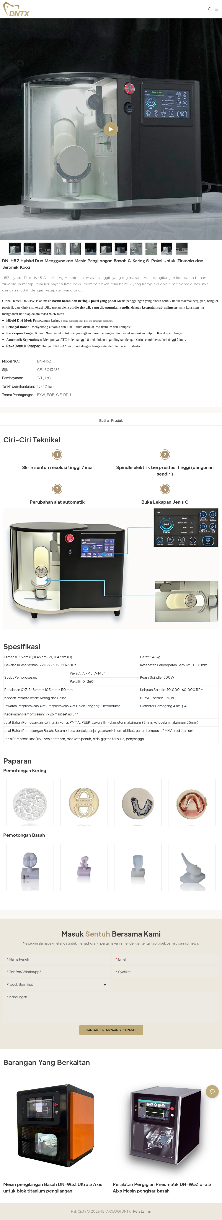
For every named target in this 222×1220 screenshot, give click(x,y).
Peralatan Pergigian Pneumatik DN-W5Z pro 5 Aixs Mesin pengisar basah (162, 1187)
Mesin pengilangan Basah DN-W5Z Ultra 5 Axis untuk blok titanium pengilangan (52, 1187)
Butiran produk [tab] (111, 420)
